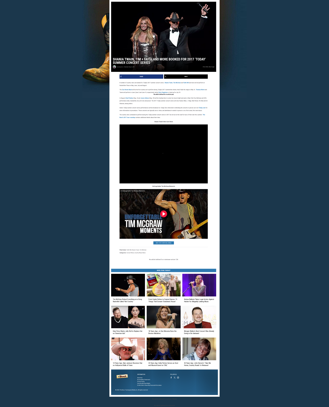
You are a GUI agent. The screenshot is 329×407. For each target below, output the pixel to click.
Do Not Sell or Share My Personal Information (149, 385)
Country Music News (140, 252)
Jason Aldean (145, 98)
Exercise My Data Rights (143, 383)
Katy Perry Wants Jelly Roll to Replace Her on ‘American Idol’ (127, 332)
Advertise (139, 377)
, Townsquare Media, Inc (131, 390)
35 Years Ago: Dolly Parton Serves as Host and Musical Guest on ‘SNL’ (163, 364)
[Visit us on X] (175, 378)
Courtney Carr (120, 67)
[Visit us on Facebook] (172, 378)
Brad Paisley (129, 98)
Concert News (130, 252)
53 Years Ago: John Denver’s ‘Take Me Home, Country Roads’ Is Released (197, 364)
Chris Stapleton (163, 92)
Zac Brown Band (127, 89)
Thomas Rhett (200, 89)
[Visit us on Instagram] (178, 378)
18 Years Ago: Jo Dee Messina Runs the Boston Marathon (162, 332)
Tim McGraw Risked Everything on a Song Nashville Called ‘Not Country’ (127, 300)
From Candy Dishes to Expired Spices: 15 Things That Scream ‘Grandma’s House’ (162, 300)
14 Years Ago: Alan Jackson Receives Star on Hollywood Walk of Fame (127, 364)
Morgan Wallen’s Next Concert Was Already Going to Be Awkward (199, 332)
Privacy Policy (141, 381)
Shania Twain (169, 83)
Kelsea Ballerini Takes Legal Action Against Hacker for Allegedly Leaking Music (199, 300)
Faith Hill (186, 83)
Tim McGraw (177, 83)
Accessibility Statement (143, 379)
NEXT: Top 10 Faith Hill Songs (163, 243)
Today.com (202, 108)
